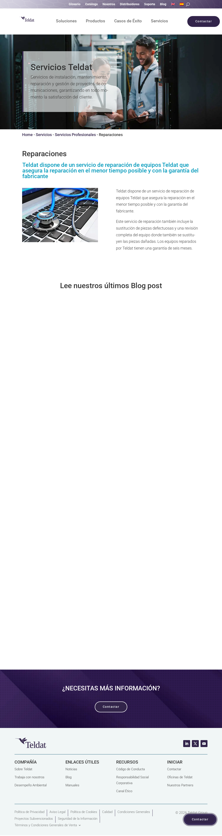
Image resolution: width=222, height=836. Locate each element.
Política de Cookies (83, 812)
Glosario (74, 4)
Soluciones (66, 21)
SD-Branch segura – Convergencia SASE (73, 355)
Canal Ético (124, 791)
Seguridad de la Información (77, 819)
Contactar (174, 769)
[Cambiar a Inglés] (173, 5)
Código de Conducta (130, 769)
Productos (95, 21)
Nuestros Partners (180, 785)
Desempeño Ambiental (31, 785)
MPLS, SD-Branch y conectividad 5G (68, 472)
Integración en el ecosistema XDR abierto (74, 590)
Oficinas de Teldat (180, 777)
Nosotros (109, 4)
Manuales (72, 785)
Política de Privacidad (29, 812)
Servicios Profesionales (75, 134)
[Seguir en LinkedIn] (186, 743)
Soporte (149, 4)
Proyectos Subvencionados (34, 819)
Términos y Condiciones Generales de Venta (46, 825)
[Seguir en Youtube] (204, 743)
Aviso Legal (57, 812)
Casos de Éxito (128, 21)
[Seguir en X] (195, 743)
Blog (163, 4)
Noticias (71, 769)
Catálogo (91, 4)
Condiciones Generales (134, 812)
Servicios (159, 21)
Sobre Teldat (23, 769)
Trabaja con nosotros (29, 777)
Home (27, 134)
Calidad (107, 812)
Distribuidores (129, 4)
